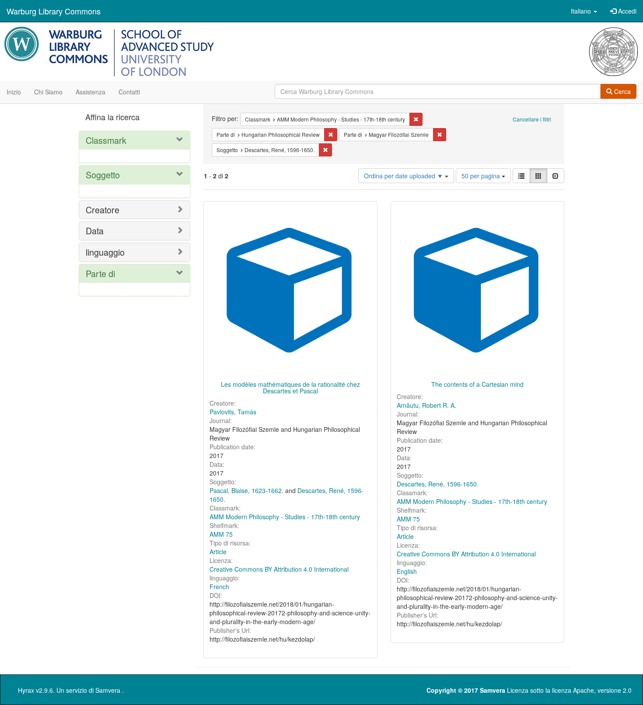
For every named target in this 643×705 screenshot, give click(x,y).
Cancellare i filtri (532, 119)
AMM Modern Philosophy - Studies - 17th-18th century (285, 516)
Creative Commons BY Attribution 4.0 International (279, 569)
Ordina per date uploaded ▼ (404, 175)
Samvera (107, 690)
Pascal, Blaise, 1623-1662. (246, 490)
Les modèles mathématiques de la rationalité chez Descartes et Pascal (290, 387)
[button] (584, 11)
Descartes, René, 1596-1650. (438, 483)
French (219, 586)
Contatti (129, 91)
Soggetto (103, 174)
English (407, 571)
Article (218, 551)
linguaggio (105, 252)
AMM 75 (221, 534)
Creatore (102, 209)
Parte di (100, 273)
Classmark (106, 140)
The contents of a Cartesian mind (477, 384)
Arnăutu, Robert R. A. (426, 405)
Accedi (626, 11)
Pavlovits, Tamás (233, 411)
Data (95, 230)
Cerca (621, 91)
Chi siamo (48, 91)
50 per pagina (481, 175)
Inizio (14, 91)
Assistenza (90, 91)
